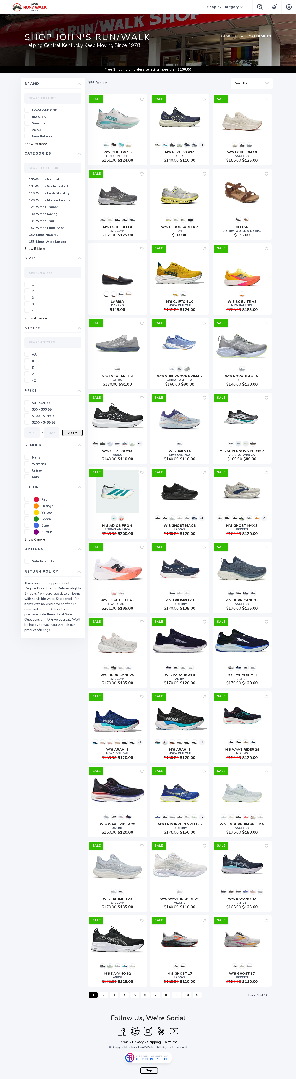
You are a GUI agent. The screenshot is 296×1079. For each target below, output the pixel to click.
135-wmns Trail (41, 221)
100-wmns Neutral (44, 179)
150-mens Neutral (43, 235)
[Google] (134, 1031)
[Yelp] (161, 1031)
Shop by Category (223, 7)
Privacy (138, 1042)
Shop (225, 37)
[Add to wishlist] (141, 99)
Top (149, 1071)
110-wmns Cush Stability (49, 193)
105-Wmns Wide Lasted (48, 186)
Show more (35, 144)
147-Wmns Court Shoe (47, 228)
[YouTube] (174, 1031)
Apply (72, 433)
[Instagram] (148, 1031)
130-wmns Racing (43, 214)
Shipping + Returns (162, 1042)
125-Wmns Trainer (43, 207)
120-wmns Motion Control (50, 200)
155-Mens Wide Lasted (47, 242)
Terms (124, 1042)
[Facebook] (121, 1031)
